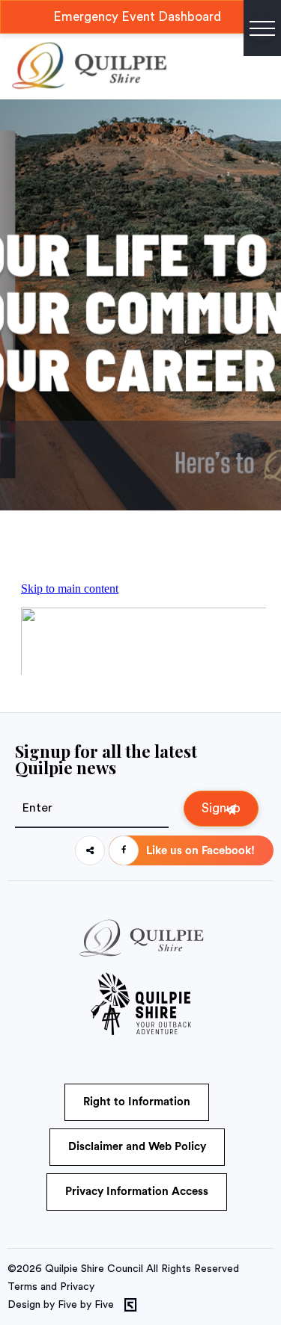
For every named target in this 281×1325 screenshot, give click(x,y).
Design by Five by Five (60, 1305)
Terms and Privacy (50, 1287)
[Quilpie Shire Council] (88, 86)
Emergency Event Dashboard (137, 16)
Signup (221, 808)
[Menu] (262, 28)
